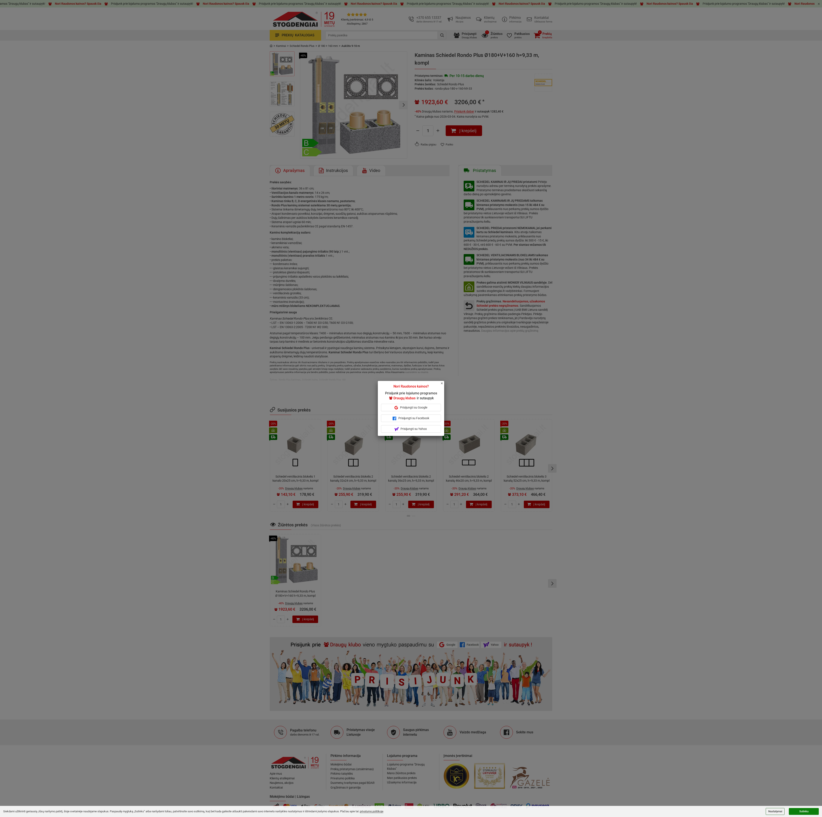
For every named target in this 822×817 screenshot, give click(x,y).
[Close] (444, 385)
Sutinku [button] (804, 811)
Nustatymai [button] (775, 811)
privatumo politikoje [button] (371, 811)
